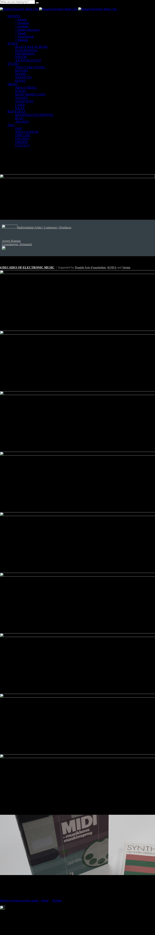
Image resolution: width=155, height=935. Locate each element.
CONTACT (22, 145)
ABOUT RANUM (26, 131)
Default (57, 900)
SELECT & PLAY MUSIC (31, 46)
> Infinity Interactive (27, 29)
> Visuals (20, 33)
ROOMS (20, 74)
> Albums (21, 19)
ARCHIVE (22, 121)
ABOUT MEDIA (26, 87)
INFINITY (14, 16)
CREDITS (21, 142)
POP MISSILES (25, 53)
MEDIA (13, 84)
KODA (111, 267)
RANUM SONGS (26, 50)
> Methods (21, 40)
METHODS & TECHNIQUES (34, 114)
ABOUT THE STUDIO (30, 67)
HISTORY (21, 70)
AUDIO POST (24, 101)
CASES (20, 104)
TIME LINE (22, 135)
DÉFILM (20, 57)
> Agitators (21, 26)
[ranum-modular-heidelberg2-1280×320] (77, 193)
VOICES (20, 91)
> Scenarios (22, 23)
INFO (11, 125)
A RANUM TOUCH (28, 60)
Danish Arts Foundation (90, 267)
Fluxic (45, 900)
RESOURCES (17, 111)
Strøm (126, 267)
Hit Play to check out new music (19, 900)
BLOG (19, 118)
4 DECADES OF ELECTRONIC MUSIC (27, 267)
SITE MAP (22, 138)
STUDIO (13, 63)
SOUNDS (21, 97)
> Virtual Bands (24, 36)
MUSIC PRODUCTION (30, 94)
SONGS (13, 43)
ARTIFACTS (23, 77)
